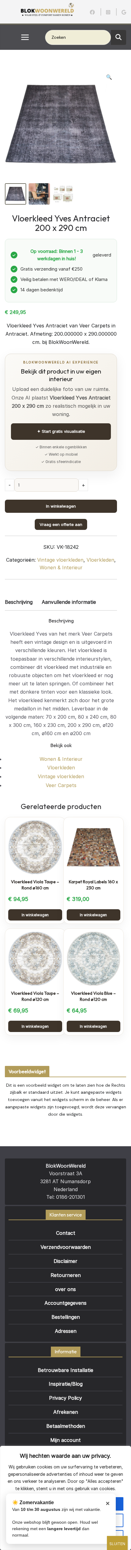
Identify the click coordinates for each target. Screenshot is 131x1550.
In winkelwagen (61, 506)
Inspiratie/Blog (66, 1384)
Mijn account (65, 1440)
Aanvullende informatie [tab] (69, 602)
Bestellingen (65, 1317)
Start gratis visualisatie (61, 431)
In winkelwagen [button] (35, 915)
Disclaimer (65, 1261)
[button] (109, 77)
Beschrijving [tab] (19, 602)
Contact (65, 1233)
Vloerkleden (100, 560)
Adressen (65, 1331)
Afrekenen (65, 1412)
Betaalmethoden (65, 1426)
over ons (65, 1289)
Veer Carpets (61, 785)
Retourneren (66, 1275)
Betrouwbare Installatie (65, 1370)
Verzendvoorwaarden (66, 1247)
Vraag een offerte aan (61, 524)
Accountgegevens (65, 1303)
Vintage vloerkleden (60, 560)
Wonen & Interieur (61, 567)
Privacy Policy (65, 1398)
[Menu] (25, 37)
